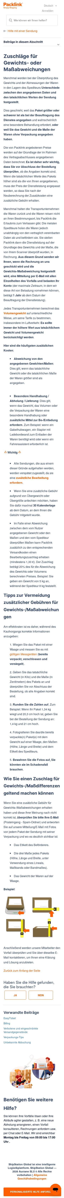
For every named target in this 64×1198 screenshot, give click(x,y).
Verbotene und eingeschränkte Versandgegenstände (21, 1030)
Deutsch (49, 5)
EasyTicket (10, 1018)
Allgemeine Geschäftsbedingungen (32, 1176)
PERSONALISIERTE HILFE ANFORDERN (32, 1191)
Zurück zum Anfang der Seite (22, 970)
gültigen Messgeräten (23, 654)
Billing (7, 1023)
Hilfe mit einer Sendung (22, 31)
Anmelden (47, 10)
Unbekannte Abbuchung (17, 1042)
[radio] (15, 995)
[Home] (13, 5)
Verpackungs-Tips (14, 1037)
